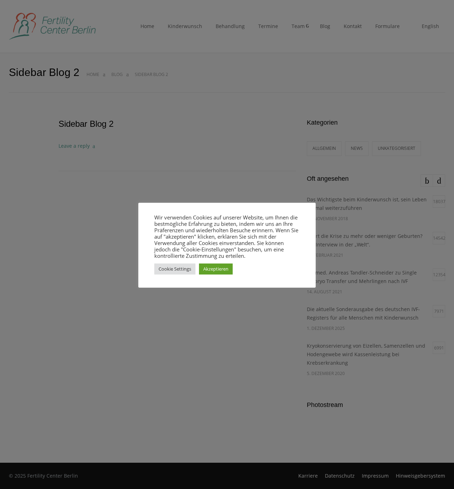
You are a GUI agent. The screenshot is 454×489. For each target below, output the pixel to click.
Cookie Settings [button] (175, 269)
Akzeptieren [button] (215, 269)
